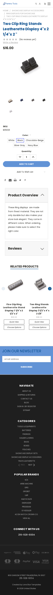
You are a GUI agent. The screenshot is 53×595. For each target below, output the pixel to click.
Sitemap (26, 410)
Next (50, 289)
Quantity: (26, 151)
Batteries (26, 430)
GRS (26, 487)
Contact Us (26, 398)
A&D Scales (26, 499)
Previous (3, 289)
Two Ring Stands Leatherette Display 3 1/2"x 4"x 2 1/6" (39, 309)
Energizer (26, 503)
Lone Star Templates (32, 584)
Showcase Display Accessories (26, 457)
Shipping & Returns (26, 395)
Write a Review (10, 42)
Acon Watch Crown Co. (26, 514)
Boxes (26, 445)
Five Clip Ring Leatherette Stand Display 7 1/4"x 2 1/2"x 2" (14, 309)
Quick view (14, 322)
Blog (26, 402)
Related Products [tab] (24, 267)
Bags (26, 442)
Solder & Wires (26, 438)
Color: (26, 135)
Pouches (27, 449)
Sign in (20, 406)
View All (26, 518)
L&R (26, 495)
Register (32, 406)
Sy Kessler (26, 510)
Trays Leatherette (26, 461)
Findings (26, 434)
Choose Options (14, 327)
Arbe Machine (26, 483)
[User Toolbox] (39, 3)
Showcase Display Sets (27, 453)
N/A (26, 480)
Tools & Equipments (26, 426)
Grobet (26, 491)
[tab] (26, 195)
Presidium (26, 506)
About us (26, 391)
